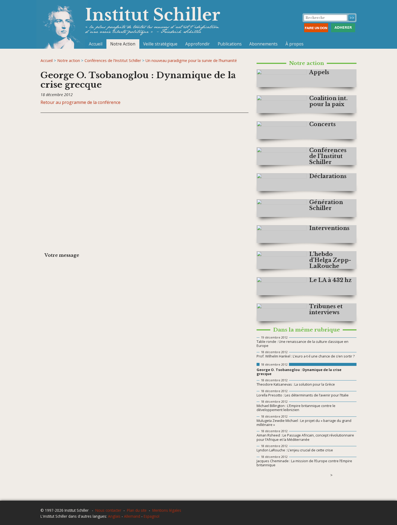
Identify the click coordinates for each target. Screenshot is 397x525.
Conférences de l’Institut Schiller (113, 60)
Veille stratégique (160, 44)
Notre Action (122, 44)
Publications (230, 44)
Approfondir (197, 44)
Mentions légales (166, 510)
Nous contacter (108, 510)
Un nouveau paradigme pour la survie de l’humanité (191, 60)
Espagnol (151, 516)
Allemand (132, 516)
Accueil (95, 44)
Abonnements (263, 44)
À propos (294, 44)
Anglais (114, 516)
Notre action (68, 60)
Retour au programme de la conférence (80, 102)
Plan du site (137, 510)
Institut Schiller (152, 15)
